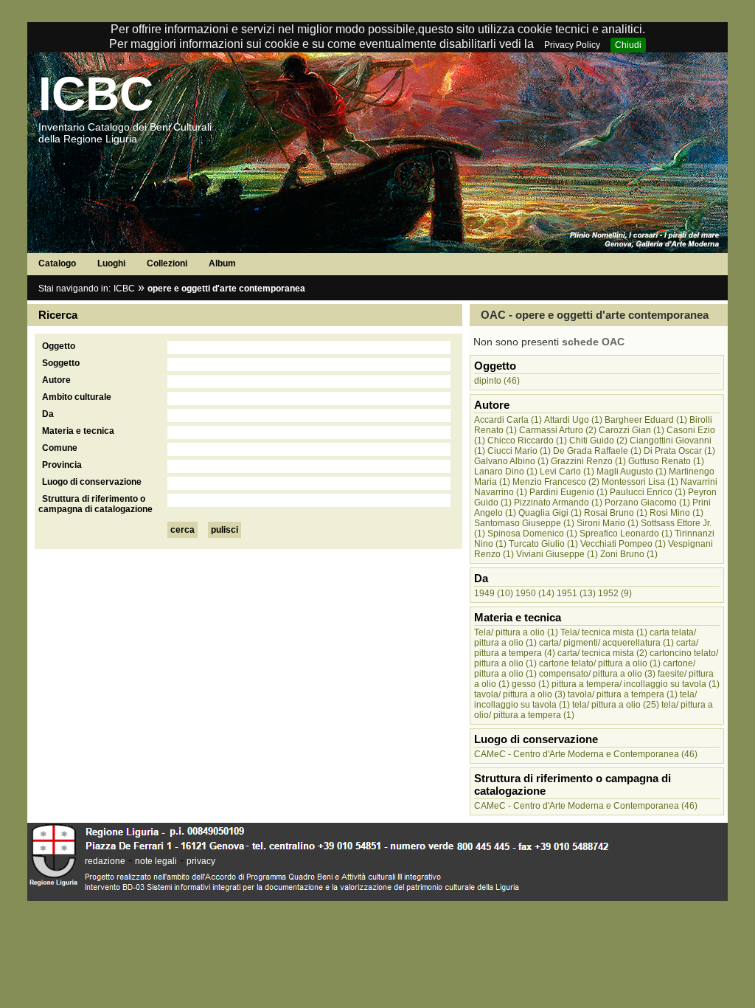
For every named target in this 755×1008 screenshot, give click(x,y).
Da (48, 414)
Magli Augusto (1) (631, 471)
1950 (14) (534, 593)
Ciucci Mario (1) (519, 451)
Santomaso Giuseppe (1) (524, 523)
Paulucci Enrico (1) (648, 492)
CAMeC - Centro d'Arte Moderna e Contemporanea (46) (585, 754)
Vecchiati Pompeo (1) (623, 544)
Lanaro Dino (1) (505, 471)
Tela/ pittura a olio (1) (516, 632)
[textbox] (308, 347)
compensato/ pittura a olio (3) (597, 674)
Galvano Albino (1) (511, 461)
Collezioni (167, 263)
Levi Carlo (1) (567, 471)
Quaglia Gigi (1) (550, 513)
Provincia (62, 465)
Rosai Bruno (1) (615, 513)
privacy (201, 861)
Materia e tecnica (78, 431)
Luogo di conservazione (92, 482)
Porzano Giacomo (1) (647, 502)
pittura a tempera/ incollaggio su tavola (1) (636, 684)
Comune (59, 448)
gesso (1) (530, 684)
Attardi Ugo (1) (573, 420)
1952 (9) (615, 593)
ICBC (95, 93)
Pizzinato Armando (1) (558, 502)
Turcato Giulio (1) (543, 544)
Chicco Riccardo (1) (527, 440)
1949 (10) (493, 593)
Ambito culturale (76, 397)
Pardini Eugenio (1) (568, 492)
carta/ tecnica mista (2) (602, 653)
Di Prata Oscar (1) (679, 451)
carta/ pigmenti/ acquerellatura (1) (606, 643)
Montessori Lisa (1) (640, 482)
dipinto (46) (497, 381)
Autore (56, 380)
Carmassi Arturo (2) (557, 430)
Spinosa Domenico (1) (532, 533)
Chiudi (628, 45)
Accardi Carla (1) (508, 420)
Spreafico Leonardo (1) (626, 533)
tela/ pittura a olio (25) (615, 705)
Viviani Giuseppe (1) (557, 554)
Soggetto (61, 363)
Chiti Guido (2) (598, 440)
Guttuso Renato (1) (666, 461)
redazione (105, 861)
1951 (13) (576, 593)
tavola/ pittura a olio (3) (520, 694)
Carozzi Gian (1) (631, 430)
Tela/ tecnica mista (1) (603, 632)
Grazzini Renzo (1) (588, 461)
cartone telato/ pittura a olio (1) (600, 663)
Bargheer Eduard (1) (646, 420)
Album (222, 263)
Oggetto (58, 346)
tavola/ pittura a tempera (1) (623, 694)
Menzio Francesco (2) (555, 482)
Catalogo (57, 263)
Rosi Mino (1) (676, 513)
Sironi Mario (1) (608, 523)
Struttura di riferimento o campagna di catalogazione (95, 504)
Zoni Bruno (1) (629, 554)
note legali (156, 861)
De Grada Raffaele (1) (597, 451)
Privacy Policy (572, 45)
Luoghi (111, 263)
